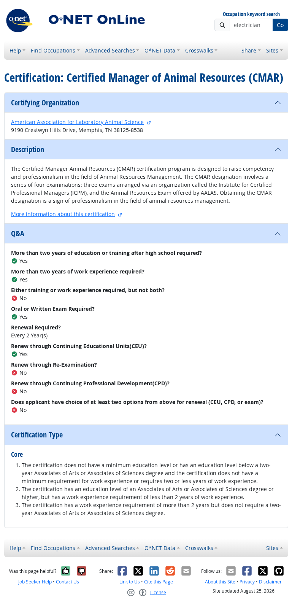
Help (15, 50)
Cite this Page (158, 582)
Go (280, 25)
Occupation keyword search (251, 14)
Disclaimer (270, 582)
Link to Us (129, 582)
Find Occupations (53, 50)
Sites (272, 50)
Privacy (247, 582)
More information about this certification (63, 214)
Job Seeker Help (35, 582)
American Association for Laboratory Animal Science (77, 122)
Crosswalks (199, 50)
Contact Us (67, 582)
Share (248, 50)
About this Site (220, 582)
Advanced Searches (110, 50)
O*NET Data (159, 50)
